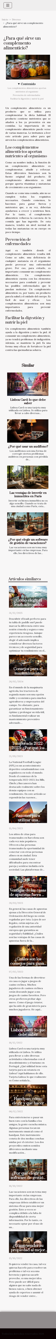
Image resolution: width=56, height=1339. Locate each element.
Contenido (28, 84)
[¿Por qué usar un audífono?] (27, 431)
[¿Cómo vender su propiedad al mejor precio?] (28, 1241)
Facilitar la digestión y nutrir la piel (26, 99)
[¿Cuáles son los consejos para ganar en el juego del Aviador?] (28, 955)
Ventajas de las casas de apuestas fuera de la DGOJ (28, 895)
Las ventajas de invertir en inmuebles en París (28, 494)
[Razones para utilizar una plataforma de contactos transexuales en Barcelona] (28, 812)
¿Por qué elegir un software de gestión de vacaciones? (28, 541)
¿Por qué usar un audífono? (28, 446)
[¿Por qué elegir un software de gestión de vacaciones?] (27, 524)
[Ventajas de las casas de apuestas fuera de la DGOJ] (28, 886)
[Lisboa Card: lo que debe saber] (27, 384)
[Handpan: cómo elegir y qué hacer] (28, 1095)
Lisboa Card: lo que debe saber (28, 401)
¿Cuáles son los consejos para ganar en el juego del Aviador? (28, 966)
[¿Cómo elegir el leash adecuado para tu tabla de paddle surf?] (28, 596)
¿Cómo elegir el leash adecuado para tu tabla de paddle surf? (28, 607)
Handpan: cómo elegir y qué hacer (28, 1101)
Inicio (5, 19)
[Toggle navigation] (8, 5)
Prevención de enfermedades (27, 95)
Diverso (16, 19)
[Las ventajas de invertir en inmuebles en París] (27, 477)
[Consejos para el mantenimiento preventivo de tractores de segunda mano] (28, 665)
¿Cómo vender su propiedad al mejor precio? (28, 1250)
